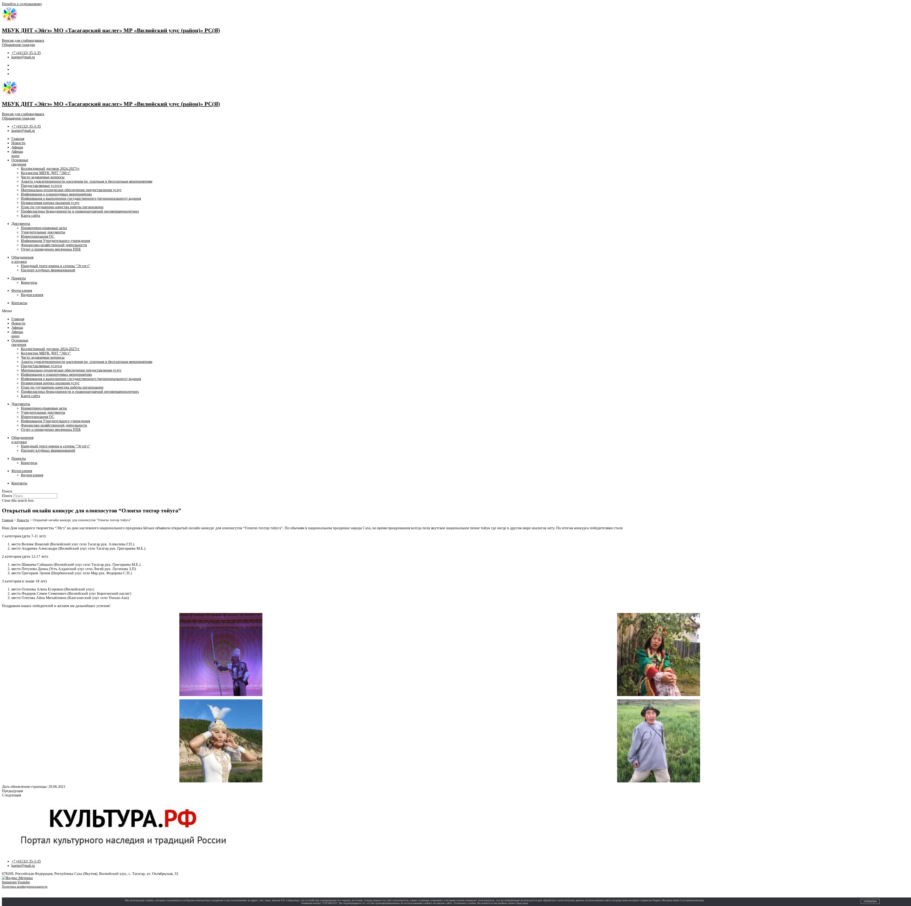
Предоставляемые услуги (41, 186)
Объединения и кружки (22, 259)
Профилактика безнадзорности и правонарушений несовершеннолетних (80, 211)
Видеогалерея (32, 295)
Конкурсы (29, 282)
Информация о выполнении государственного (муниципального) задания (81, 198)
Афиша (17, 147)
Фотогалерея (21, 290)
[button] (455, 311)
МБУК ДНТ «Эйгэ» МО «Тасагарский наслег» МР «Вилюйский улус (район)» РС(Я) (111, 30)
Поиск (7, 496)
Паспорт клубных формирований (48, 270)
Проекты (18, 278)
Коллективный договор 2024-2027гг (50, 169)
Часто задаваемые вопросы (43, 177)
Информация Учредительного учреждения (55, 241)
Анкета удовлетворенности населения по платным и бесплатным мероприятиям (86, 181)
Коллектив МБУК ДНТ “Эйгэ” (46, 173)
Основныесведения (19, 162)
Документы (20, 224)
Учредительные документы (43, 232)
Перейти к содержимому (22, 4)
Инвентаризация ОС (37, 236)
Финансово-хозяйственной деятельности (54, 245)
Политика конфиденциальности (24, 886)
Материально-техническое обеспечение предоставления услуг (71, 190)
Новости (18, 143)
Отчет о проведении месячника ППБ (51, 249)
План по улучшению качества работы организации (62, 207)
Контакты (19, 303)
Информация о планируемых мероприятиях (56, 194)
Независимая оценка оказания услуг (50, 203)
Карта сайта (30, 216)
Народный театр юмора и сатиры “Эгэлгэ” (55, 266)
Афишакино (17, 153)
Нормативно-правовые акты (44, 228)
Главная (17, 139)
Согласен (870, 901)
